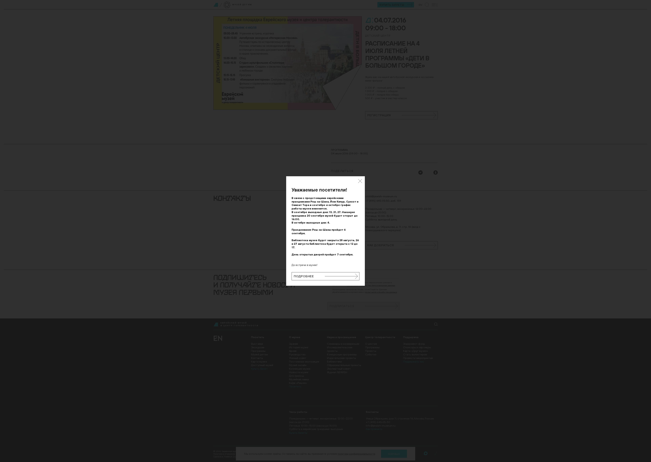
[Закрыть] (360, 181)
